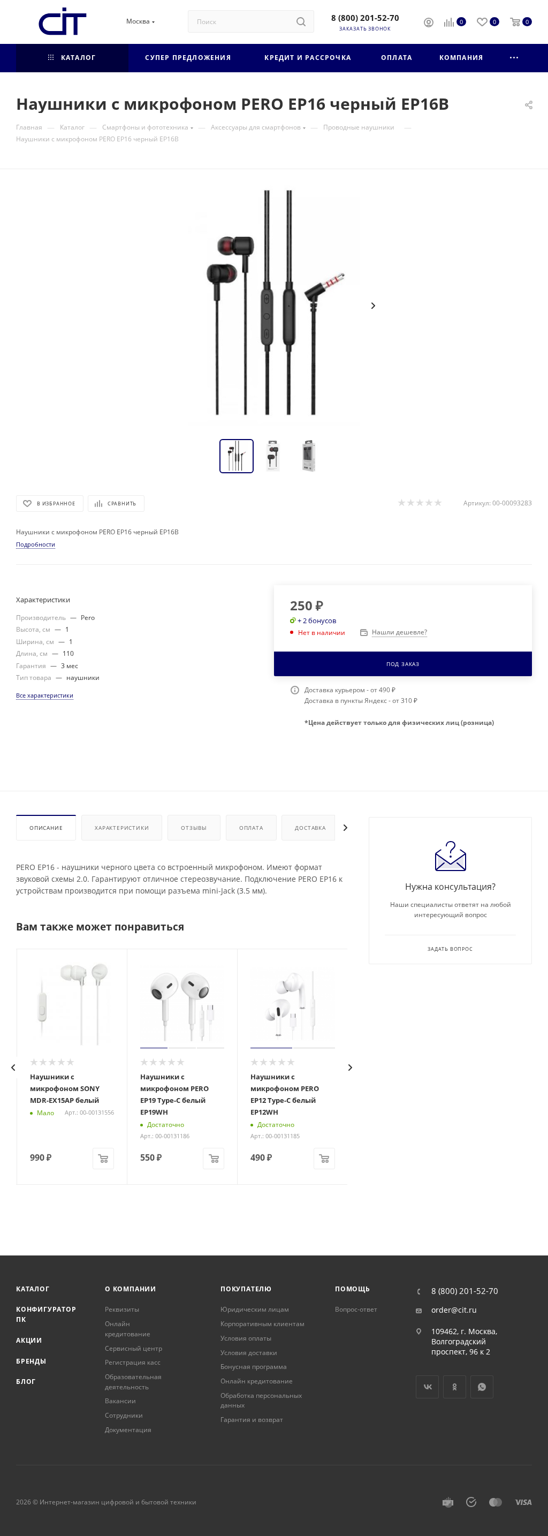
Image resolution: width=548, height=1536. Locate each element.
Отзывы (194, 827)
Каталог (33, 1288)
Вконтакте (427, 1386)
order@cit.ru (454, 1310)
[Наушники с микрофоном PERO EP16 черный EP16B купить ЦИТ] (274, 305)
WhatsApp (481, 1386)
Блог (26, 1381)
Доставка (310, 827)
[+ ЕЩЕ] (514, 58)
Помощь (352, 1288)
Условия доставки (248, 1352)
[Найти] (301, 21)
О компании (130, 1288)
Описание (46, 827)
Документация (128, 1429)
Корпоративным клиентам (262, 1323)
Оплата (251, 827)
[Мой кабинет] (428, 23)
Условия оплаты (245, 1338)
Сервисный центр (133, 1348)
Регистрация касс (133, 1362)
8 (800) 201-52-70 (365, 17)
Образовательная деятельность (133, 1381)
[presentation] (13, 1067)
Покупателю (246, 1288)
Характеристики (122, 827)
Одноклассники (454, 1386)
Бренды (31, 1361)
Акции (29, 1340)
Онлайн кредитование (127, 1328)
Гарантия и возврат (251, 1419)
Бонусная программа (253, 1366)
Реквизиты (122, 1309)
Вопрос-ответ (356, 1309)
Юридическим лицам (254, 1309)
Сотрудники (124, 1415)
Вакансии (120, 1400)
